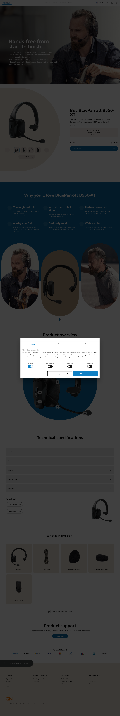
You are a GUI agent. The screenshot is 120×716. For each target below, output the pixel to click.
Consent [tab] (33, 344)
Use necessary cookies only (59, 374)
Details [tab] (60, 344)
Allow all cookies (85, 374)
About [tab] (86, 344)
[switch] (50, 366)
